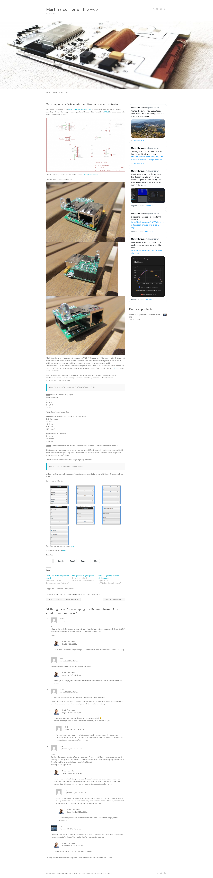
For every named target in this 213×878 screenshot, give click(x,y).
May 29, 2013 (60, 594)
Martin (51, 594)
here (72, 546)
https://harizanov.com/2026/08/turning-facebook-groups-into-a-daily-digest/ (147, 225)
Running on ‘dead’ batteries (114, 599)
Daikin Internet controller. (92, 175)
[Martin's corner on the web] (106, 22)
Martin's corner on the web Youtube (157, 9)
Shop (61, 93)
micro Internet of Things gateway (79, 109)
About (68, 93)
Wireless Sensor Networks (89, 594)
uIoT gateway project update (83, 575)
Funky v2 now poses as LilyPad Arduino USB (63, 599)
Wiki (55, 93)
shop (64, 550)
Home (48, 93)
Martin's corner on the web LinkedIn (161, 9)
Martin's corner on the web (72, 9)
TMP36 (106, 112)
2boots (117, 368)
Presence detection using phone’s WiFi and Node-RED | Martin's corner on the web (83, 858)
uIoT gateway (69, 589)
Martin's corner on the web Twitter (153, 9)
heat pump (59, 589)
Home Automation (73, 594)
